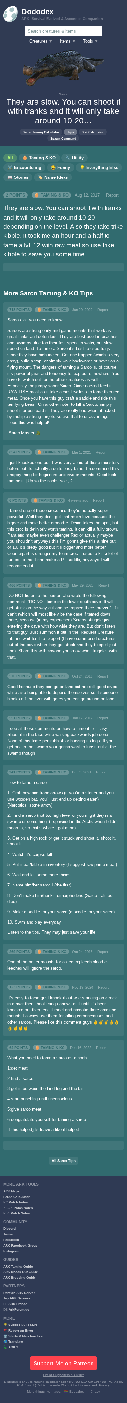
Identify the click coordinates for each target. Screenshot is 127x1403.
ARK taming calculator (43, 1381)
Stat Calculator (93, 132)
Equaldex (76, 1391)
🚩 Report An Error (18, 1330)
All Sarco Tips (64, 1161)
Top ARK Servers (16, 1298)
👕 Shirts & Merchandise (23, 1336)
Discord (9, 1228)
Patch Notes (18, 1202)
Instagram (11, 1251)
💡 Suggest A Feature (20, 1324)
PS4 (20, 1385)
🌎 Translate (13, 1341)
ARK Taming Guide (18, 1266)
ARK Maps (11, 1191)
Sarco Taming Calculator (41, 132)
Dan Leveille (50, 1385)
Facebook (11, 1239)
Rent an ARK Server (19, 1293)
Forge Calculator (16, 1196)
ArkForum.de (19, 1309)
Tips (70, 132)
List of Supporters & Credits (63, 1375)
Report (112, 195)
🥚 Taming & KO (51, 195)
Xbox (118, 1381)
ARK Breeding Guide (19, 1277)
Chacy (95, 1391)
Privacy (104, 1385)
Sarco (63, 94)
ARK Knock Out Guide (20, 1272)
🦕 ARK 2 (10, 1347)
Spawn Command (63, 138)
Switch (30, 1385)
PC (110, 1381)
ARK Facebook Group (20, 1245)
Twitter (8, 1234)
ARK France (17, 1304)
